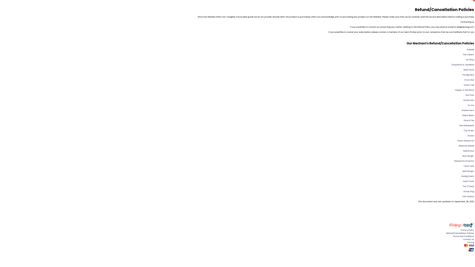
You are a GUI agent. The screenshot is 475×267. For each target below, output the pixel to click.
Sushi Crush (468, 181)
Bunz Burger (468, 156)
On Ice (471, 105)
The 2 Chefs (468, 186)
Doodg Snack (467, 176)
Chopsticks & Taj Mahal (462, 64)
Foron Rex (469, 79)
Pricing (470, 242)
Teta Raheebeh (466, 125)
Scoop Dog (468, 191)
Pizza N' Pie (468, 120)
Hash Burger (468, 171)
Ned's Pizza (468, 69)
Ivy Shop (470, 59)
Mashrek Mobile (466, 145)
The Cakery (468, 54)
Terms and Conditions (463, 236)
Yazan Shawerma (465, 140)
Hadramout (468, 150)
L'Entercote (468, 100)
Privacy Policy (467, 230)
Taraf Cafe (468, 166)
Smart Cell (469, 85)
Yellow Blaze (468, 115)
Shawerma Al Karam (464, 161)
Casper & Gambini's (464, 90)
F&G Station (468, 196)
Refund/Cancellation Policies (460, 233)
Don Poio (469, 95)
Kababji (470, 49)
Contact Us (468, 239)
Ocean (470, 135)
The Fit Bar (469, 130)
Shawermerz (468, 110)
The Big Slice (468, 74)
